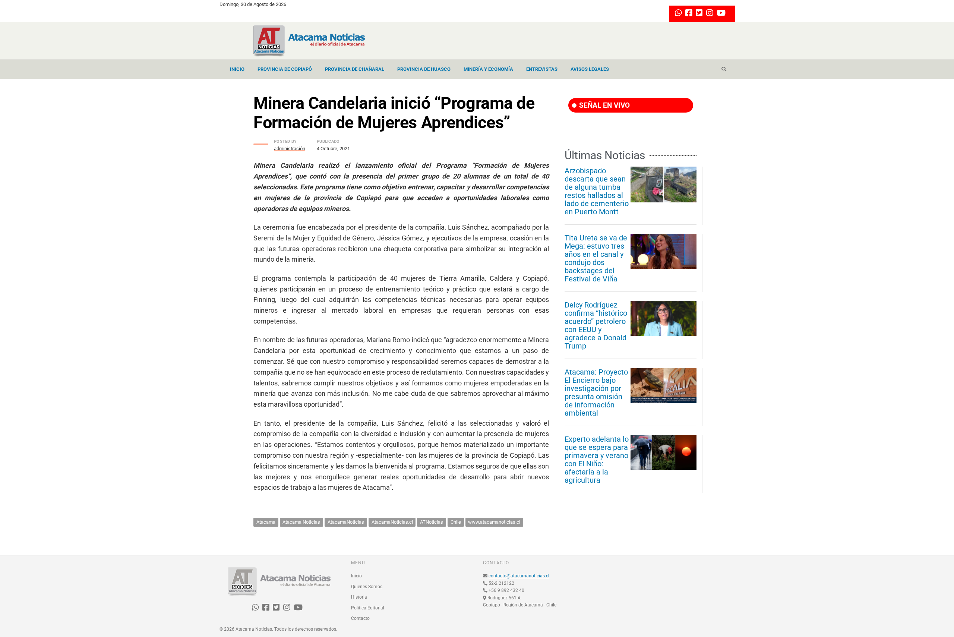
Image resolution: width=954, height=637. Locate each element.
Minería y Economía (488, 69)
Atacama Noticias (301, 522)
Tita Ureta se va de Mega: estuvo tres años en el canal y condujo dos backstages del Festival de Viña (596, 258)
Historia (359, 597)
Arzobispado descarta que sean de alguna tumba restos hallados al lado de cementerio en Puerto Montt (597, 191)
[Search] (723, 69)
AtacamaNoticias (346, 522)
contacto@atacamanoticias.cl (519, 575)
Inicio (237, 69)
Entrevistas (541, 69)
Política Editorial (367, 608)
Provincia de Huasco (424, 69)
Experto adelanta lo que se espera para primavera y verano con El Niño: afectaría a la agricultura (597, 459)
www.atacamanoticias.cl (494, 522)
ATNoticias (431, 522)
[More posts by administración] (260, 142)
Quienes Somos (366, 586)
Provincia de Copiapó (285, 69)
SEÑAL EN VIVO (603, 105)
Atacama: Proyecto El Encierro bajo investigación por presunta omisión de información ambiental (596, 392)
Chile (456, 522)
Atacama (265, 522)
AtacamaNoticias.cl (392, 522)
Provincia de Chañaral (354, 69)
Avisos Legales (590, 69)
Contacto (360, 618)
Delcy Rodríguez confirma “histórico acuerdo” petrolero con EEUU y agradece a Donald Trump (596, 325)
